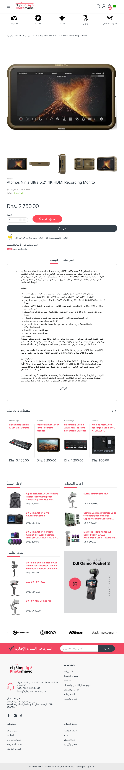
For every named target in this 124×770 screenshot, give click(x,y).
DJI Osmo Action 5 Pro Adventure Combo (37, 514)
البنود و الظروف (14, 749)
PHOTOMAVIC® (46, 766)
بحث (66, 735)
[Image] (90, 582)
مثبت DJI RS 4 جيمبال (36, 581)
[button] (114, 6)
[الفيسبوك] (8, 716)
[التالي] (8, 97)
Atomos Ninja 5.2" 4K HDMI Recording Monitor (48, 427)
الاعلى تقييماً (15, 483)
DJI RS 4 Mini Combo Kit (95, 493)
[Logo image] (20, 632)
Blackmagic (14, 420)
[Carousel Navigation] (114, 411)
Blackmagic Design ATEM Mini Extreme (19, 426)
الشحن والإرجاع (71, 744)
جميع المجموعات (14, 739)
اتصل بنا (10, 735)
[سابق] (115, 97)
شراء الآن (62, 228)
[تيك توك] (21, 715)
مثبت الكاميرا (15, 552)
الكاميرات (68, 671)
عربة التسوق (69, 739)
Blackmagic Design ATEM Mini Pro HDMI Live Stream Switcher (75, 427)
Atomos (10, 179)
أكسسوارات (69, 694)
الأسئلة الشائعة (71, 730)
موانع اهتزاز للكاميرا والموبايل (77, 685)
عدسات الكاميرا (71, 676)
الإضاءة (67, 680)
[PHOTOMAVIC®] (21, 669)
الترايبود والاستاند (71, 689)
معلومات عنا (12, 730)
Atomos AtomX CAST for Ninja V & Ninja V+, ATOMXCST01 (103, 427)
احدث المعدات (73, 483)
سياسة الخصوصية (15, 744)
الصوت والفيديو (71, 698)
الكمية (9, 214)
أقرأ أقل (63, 388)
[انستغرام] (15, 716)
